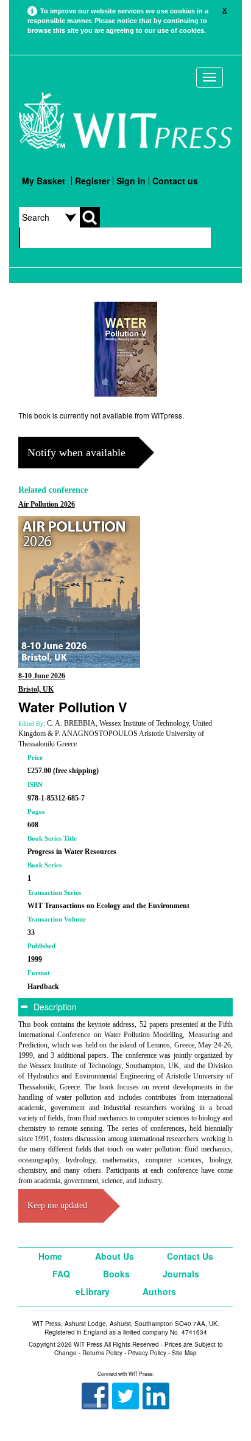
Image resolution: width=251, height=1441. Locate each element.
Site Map (184, 1353)
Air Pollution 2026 (46, 504)
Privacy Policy (147, 1353)
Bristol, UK (36, 689)
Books (116, 1274)
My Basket (43, 181)
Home (50, 1256)
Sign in (131, 181)
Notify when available (76, 452)
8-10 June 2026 (41, 676)
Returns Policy (102, 1353)
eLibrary (93, 1291)
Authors (159, 1291)
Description (54, 1007)
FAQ (61, 1274)
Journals (181, 1274)
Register (92, 181)
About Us (114, 1256)
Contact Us (190, 1256)
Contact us (175, 181)
